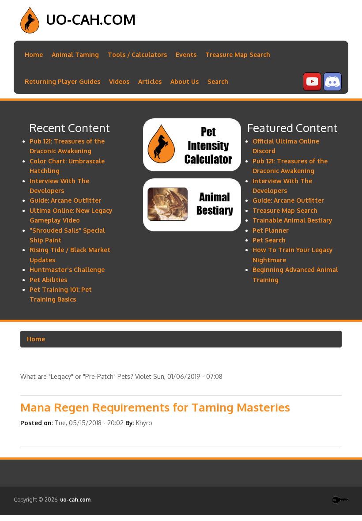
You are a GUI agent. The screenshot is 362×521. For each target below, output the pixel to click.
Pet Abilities (48, 279)
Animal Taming (75, 54)
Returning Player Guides (62, 81)
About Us (184, 81)
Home (34, 54)
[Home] (29, 31)
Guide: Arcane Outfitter (65, 200)
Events (186, 54)
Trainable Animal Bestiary (292, 220)
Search (217, 81)
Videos (119, 81)
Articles (150, 81)
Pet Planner (271, 230)
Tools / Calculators (137, 54)
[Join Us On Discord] (332, 88)
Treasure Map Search (237, 54)
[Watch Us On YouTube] (312, 88)
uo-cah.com (91, 19)
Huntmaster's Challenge (67, 269)
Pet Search (269, 240)
